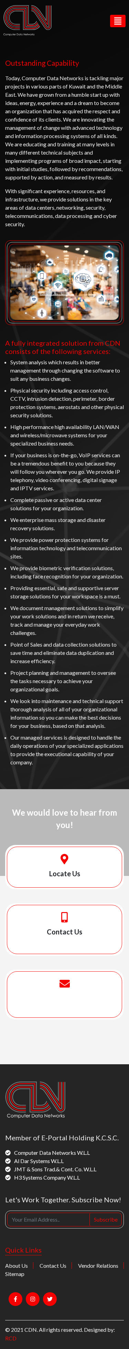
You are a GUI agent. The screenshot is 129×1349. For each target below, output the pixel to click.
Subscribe (106, 1219)
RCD (11, 1338)
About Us (16, 1265)
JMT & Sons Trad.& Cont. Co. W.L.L (55, 1169)
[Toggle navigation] (118, 21)
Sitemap (14, 1273)
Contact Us (53, 1265)
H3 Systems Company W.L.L (47, 1177)
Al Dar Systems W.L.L (39, 1161)
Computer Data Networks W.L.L (52, 1152)
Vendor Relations (98, 1265)
